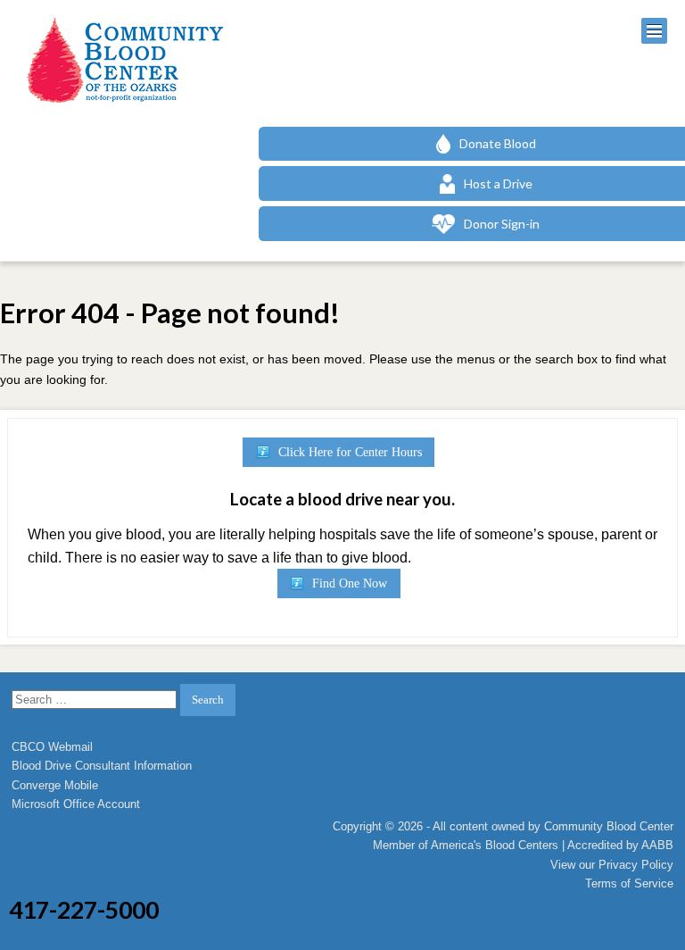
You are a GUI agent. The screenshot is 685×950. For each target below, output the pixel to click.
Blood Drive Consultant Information (102, 765)
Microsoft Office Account (76, 804)
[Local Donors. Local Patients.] (120, 60)
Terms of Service (629, 883)
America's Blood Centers (494, 845)
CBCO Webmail (52, 747)
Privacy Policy (635, 864)
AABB (657, 845)
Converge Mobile (55, 785)
